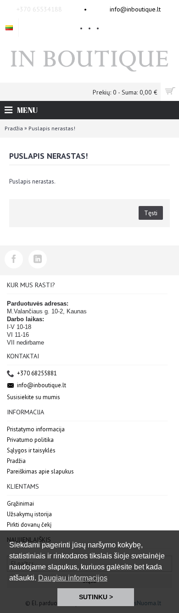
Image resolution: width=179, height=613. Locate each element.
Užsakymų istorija (29, 514)
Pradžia (14, 128)
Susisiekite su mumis (33, 397)
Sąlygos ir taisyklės (31, 450)
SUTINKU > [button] (96, 597)
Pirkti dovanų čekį (29, 525)
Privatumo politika (30, 440)
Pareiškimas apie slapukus (40, 471)
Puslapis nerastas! (51, 128)
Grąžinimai (20, 503)
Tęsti (150, 213)
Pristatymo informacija (36, 429)
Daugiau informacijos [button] (72, 578)
